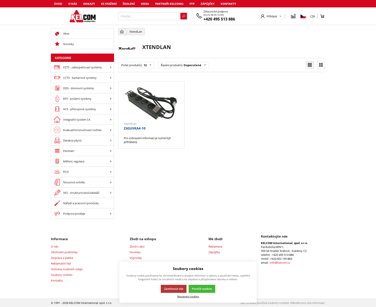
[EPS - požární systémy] (110, 98)
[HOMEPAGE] (122, 31)
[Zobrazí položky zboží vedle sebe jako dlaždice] (310, 65)
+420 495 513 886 (219, 19)
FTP (192, 4)
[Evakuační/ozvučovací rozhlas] (110, 130)
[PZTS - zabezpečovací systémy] (110, 67)
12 (145, 65)
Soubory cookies (61, 275)
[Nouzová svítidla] (110, 182)
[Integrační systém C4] (110, 119)
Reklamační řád (61, 263)
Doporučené (192, 65)
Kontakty (228, 4)
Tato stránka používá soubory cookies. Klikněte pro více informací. (282, 303)
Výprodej (135, 258)
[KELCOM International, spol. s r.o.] (82, 16)
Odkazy (89, 4)
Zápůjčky (208, 4)
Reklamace (215, 246)
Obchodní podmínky (64, 252)
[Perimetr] (110, 150)
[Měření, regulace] (110, 161)
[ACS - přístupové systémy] (110, 109)
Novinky (135, 252)
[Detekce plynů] (110, 140)
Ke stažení (109, 4)
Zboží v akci (137, 246)
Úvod (58, 4)
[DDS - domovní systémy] (110, 88)
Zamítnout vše (173, 289)
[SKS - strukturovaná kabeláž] (110, 192)
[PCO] (110, 171)
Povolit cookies (202, 289)
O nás (72, 4)
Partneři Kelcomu (169, 4)
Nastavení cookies (188, 296)
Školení (129, 4)
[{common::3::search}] (183, 16)
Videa (145, 4)
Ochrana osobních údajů (67, 269)
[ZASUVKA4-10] (151, 104)
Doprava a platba (62, 258)
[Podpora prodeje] (110, 213)
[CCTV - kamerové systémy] (110, 77)
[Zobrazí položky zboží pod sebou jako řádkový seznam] (321, 65)
